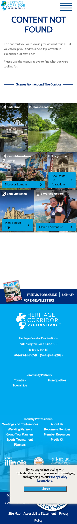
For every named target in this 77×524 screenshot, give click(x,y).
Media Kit (57, 439)
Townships (20, 385)
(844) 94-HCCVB (25, 355)
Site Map (14, 513)
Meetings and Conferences (20, 424)
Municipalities (57, 380)
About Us (57, 424)
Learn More (44, 480)
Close (45, 489)
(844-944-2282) (51, 355)
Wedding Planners (20, 429)
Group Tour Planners (19, 434)
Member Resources (57, 434)
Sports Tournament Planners (20, 442)
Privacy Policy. (58, 477)
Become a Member (57, 429)
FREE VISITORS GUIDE (42, 295)
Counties (20, 380)
